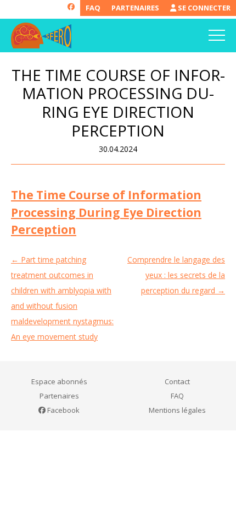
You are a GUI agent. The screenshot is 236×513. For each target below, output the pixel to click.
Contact (177, 381)
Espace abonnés (59, 381)
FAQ (93, 8)
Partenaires (135, 8)
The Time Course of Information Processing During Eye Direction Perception (106, 212)
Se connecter (203, 8)
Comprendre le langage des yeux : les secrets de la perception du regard (176, 275)
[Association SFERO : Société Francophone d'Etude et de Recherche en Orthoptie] (41, 35)
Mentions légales (177, 410)
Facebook (63, 410)
